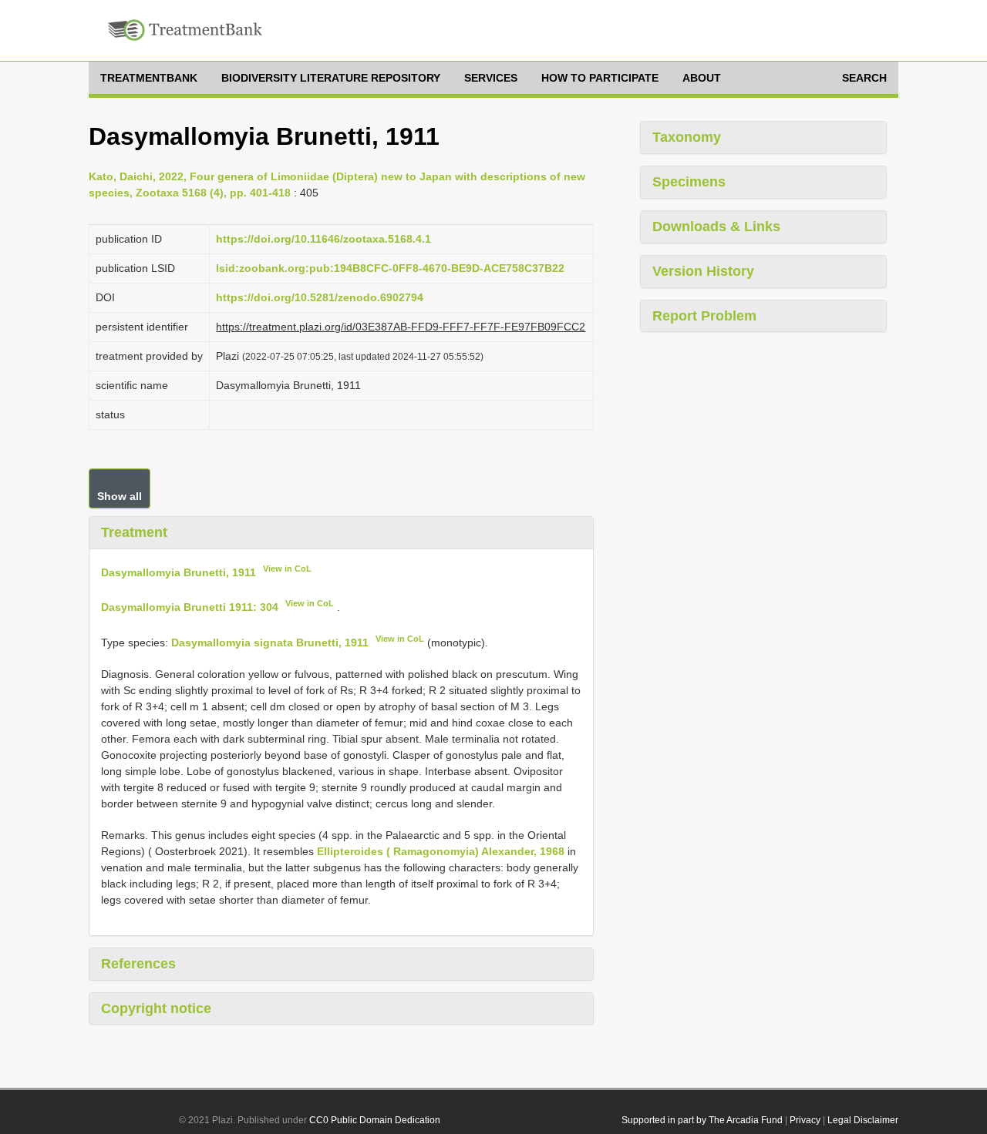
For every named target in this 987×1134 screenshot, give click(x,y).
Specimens (689, 182)
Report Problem (704, 316)
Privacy (805, 1120)
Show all (119, 496)
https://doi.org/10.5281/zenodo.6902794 (319, 297)
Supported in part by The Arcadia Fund (702, 1120)
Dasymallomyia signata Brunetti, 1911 (270, 642)
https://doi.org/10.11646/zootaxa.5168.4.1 (323, 239)
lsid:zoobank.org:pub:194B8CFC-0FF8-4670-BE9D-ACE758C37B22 (390, 268)
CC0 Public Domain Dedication (374, 1120)
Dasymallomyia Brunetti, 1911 (178, 571)
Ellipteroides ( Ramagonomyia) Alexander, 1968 (440, 851)
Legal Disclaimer (862, 1120)
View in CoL (287, 568)
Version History (703, 271)
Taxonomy (686, 137)
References (138, 963)
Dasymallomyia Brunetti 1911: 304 (189, 607)
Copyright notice (156, 1008)
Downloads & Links (716, 226)
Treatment (134, 532)
